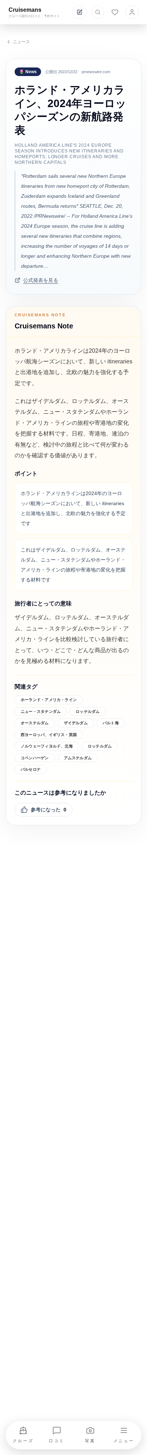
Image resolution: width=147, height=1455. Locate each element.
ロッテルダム (88, 711)
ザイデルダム (76, 723)
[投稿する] (79, 12)
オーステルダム (35, 723)
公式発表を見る (40, 280)
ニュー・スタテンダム (41, 711)
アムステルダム (78, 758)
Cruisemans (25, 10)
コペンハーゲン (35, 758)
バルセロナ (31, 769)
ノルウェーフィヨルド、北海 (47, 746)
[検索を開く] (97, 12)
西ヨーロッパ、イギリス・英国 (49, 734)
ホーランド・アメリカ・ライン (49, 700)
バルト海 (111, 723)
